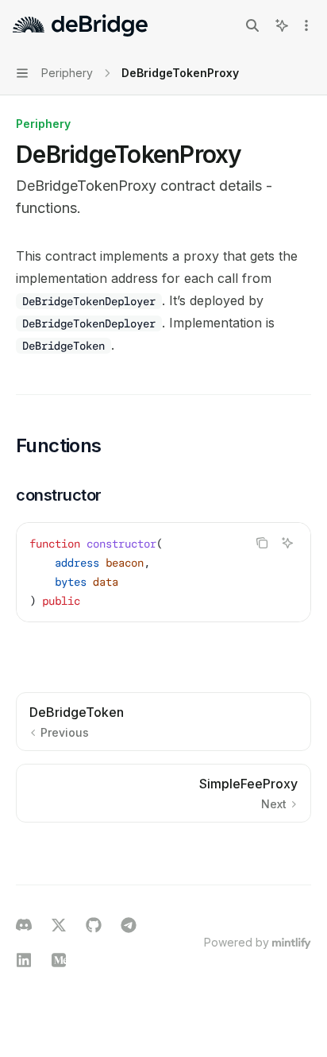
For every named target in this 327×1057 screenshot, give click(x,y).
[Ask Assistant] (287, 542)
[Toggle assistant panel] (282, 25)
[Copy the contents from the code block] (262, 542)
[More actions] (306, 25)
